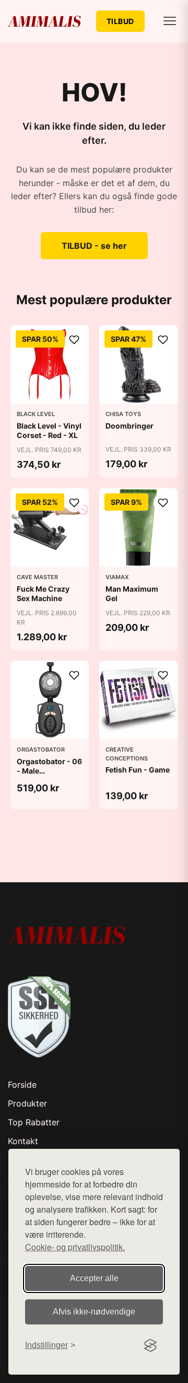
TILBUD (120, 21)
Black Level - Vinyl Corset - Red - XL (49, 430)
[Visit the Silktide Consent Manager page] (150, 1345)
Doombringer (129, 425)
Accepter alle (94, 1278)
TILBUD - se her (94, 245)
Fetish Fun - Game (137, 769)
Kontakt (23, 1141)
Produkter (27, 1103)
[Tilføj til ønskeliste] (74, 339)
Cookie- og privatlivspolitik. (75, 1247)
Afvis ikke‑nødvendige (94, 1311)
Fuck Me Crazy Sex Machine (43, 593)
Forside (22, 1084)
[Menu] (169, 20)
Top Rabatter (34, 1122)
